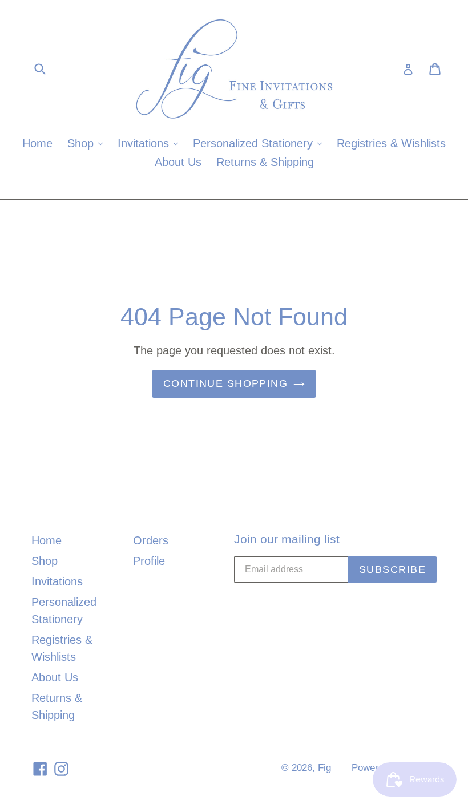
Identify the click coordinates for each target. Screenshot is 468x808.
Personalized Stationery (260, 143)
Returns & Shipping (265, 162)
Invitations (151, 143)
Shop (87, 143)
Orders (150, 540)
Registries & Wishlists (391, 143)
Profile (149, 561)
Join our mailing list (287, 539)
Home (37, 143)
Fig (324, 767)
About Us (178, 162)
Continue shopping (225, 383)
